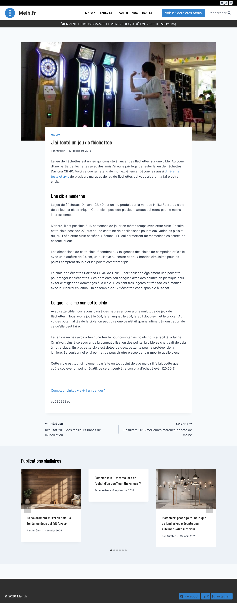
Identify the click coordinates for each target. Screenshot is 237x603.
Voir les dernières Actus (183, 13)
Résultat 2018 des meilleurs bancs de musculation (73, 429)
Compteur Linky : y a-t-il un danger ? (78, 390)
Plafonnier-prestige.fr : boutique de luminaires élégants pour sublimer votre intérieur (184, 523)
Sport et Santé (127, 13)
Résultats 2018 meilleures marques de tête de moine (157, 429)
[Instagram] (231, 3)
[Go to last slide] (27, 508)
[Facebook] (222, 3)
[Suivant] (209, 508)
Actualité (106, 13)
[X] (226, 3)
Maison (90, 13)
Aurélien (60, 150)
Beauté (147, 13)
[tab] (111, 550)
